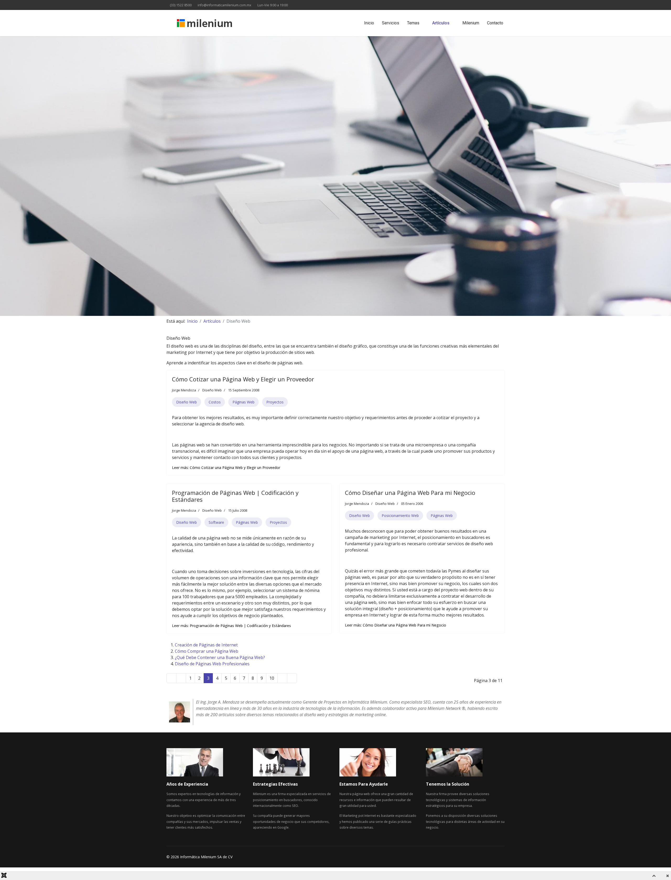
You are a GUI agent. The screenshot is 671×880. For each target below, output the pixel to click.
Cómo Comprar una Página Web (206, 651)
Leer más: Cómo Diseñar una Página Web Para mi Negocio (395, 625)
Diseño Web (212, 390)
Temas (413, 22)
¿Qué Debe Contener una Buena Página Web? (220, 657)
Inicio (369, 22)
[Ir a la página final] (292, 678)
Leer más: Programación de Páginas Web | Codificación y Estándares (231, 625)
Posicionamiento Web (400, 515)
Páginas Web (243, 401)
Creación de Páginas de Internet (206, 645)
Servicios (390, 22)
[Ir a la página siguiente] (282, 678)
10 (271, 678)
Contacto (495, 22)
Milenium (470, 22)
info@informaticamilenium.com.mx (224, 5)
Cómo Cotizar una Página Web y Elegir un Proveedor (243, 379)
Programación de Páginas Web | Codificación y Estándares (235, 496)
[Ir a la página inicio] (171, 678)
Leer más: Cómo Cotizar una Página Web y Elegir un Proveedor (226, 467)
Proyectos (275, 401)
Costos (215, 401)
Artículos (441, 22)
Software (216, 522)
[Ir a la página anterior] (181, 678)
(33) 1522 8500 (181, 5)
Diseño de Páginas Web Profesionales (212, 664)
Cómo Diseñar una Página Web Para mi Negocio (410, 492)
